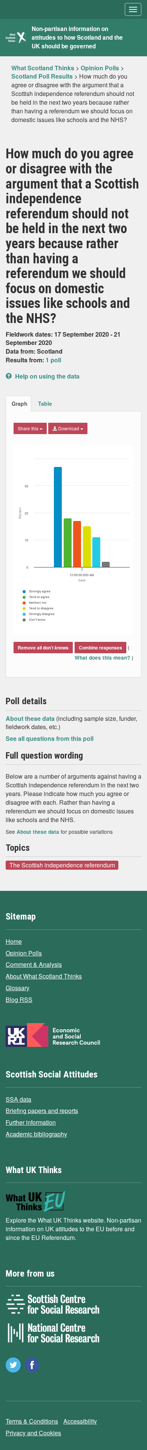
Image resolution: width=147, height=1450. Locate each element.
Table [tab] (45, 403)
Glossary (17, 987)
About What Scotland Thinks (44, 976)
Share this (29, 428)
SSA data (18, 1099)
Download (68, 428)
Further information (31, 1122)
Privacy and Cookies (33, 1432)
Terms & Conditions (32, 1421)
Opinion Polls (24, 953)
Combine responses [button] (100, 647)
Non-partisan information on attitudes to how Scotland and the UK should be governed (77, 37)
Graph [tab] (20, 403)
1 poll (53, 360)
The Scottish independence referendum (62, 865)
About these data (31, 718)
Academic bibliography (36, 1134)
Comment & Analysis (34, 964)
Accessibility (80, 1421)
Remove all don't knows (43, 647)
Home (14, 941)
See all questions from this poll (49, 738)
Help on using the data (47, 376)
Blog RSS (19, 999)
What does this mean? (103, 657)
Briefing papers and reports (42, 1110)
